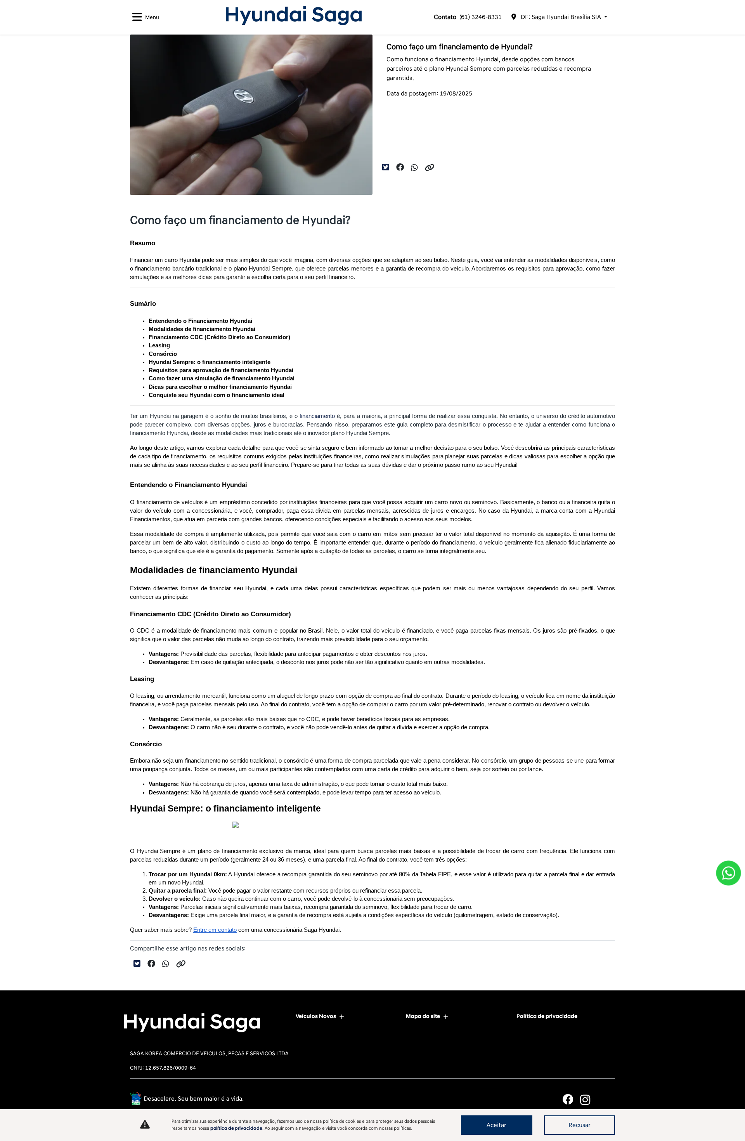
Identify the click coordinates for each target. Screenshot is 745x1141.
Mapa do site (423, 1016)
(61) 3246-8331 (468, 17)
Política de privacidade (546, 1016)
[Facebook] (571, 1099)
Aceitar (496, 1125)
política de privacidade (236, 1128)
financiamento (317, 416)
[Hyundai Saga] (294, 15)
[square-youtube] (606, 1099)
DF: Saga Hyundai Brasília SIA (561, 17)
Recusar (579, 1125)
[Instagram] (589, 1099)
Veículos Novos (316, 1016)
